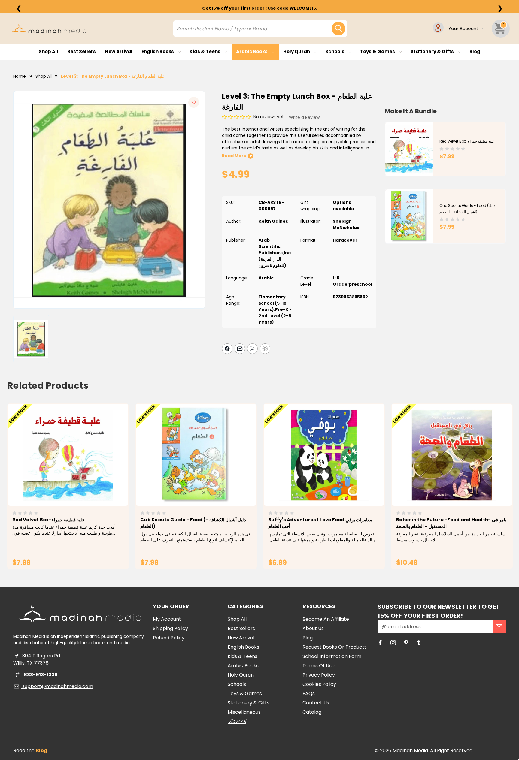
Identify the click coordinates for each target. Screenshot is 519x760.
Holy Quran (297, 51)
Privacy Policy (318, 674)
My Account (167, 619)
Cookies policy (319, 684)
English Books (158, 51)
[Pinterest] (265, 348)
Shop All (48, 51)
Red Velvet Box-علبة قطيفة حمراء (467, 141)
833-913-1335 (40, 674)
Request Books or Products (334, 647)
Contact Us (315, 702)
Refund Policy (168, 637)
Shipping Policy (170, 628)
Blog (474, 51)
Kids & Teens (205, 51)
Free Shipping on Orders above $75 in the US (259, 8)
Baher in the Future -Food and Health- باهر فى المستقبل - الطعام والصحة (451, 523)
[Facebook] (227, 348)
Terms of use (318, 665)
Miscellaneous (244, 712)
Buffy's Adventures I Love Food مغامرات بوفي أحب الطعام (320, 523)
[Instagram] (393, 642)
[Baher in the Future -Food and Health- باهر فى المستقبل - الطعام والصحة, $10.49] (452, 455)
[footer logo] (80, 613)
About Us (313, 628)
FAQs (308, 693)
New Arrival (118, 51)
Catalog (311, 712)
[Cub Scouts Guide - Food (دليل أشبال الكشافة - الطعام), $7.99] (196, 455)
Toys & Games (378, 51)
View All (237, 721)
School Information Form (331, 656)
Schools (335, 51)
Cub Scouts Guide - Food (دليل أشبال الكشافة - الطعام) (193, 523)
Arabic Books (252, 51)
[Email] (240, 348)
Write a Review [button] (304, 117)
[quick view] (59, 464)
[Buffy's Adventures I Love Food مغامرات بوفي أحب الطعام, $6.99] (324, 455)
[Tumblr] (419, 642)
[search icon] (338, 28)
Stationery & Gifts (433, 51)
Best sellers (81, 51)
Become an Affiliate (325, 619)
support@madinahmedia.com (57, 686)
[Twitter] (252, 348)
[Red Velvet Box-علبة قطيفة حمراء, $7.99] (68, 455)
